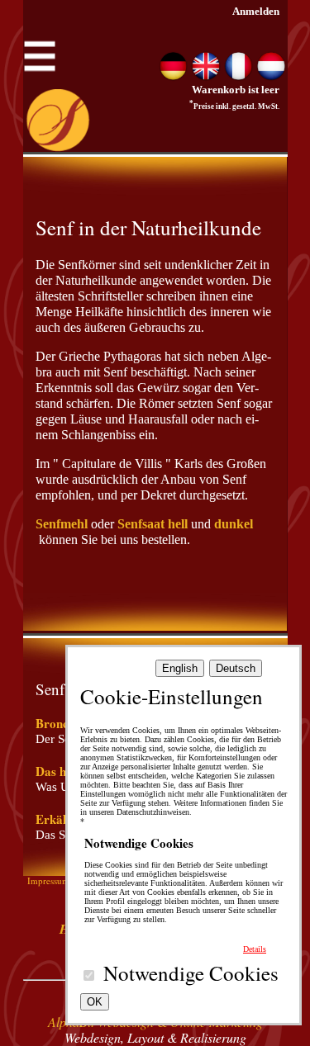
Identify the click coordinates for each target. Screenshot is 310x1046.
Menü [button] (39, 50)
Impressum (48, 880)
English (180, 668)
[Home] (58, 148)
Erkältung (63, 819)
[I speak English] (205, 77)
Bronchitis (63, 723)
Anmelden (255, 11)
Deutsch (235, 668)
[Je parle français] (238, 77)
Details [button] (254, 949)
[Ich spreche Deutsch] (173, 77)
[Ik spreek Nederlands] (271, 77)
